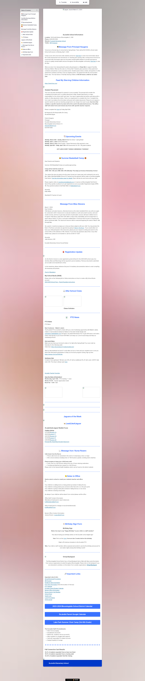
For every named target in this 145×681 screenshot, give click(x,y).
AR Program (48, 581)
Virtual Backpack (92, 565)
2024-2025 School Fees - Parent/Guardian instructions (60, 282)
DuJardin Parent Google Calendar (72, 614)
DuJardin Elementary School (58, 41)
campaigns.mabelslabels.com (53, 333)
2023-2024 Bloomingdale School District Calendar (72, 606)
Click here (78, 55)
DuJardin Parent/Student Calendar (54, 588)
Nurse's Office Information (52, 590)
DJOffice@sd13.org (50, 507)
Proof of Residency (50, 272)
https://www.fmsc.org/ (51, 83)
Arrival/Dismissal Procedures (53, 579)
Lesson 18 (53, 436)
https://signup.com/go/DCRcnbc (54, 354)
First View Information (51, 584)
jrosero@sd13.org (59, 515)
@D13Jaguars (53, 43)
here (66, 362)
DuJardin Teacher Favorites (52, 373)
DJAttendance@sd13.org (52, 502)
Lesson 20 (53, 440)
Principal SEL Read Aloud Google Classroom (57, 442)
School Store (48, 594)
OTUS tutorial (48, 599)
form (58, 109)
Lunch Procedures (50, 598)
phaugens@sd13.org (50, 125)
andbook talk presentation (53, 582)
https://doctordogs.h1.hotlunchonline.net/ (62, 347)
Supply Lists (48, 596)
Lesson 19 (53, 438)
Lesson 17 (53, 434)
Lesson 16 (53, 432)
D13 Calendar (48, 586)
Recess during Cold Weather (52, 592)
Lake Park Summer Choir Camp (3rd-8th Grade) (72, 622)
